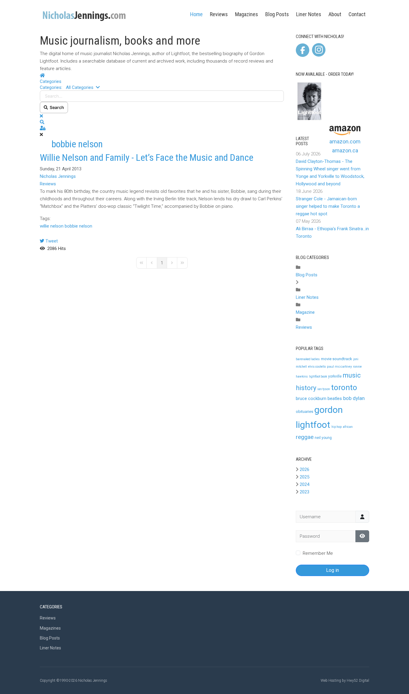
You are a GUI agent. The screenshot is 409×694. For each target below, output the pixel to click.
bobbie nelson (78, 226)
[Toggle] (297, 282)
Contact (357, 14)
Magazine (305, 312)
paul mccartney (339, 367)
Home (196, 14)
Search (56, 107)
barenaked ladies (308, 359)
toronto (344, 387)
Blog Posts (277, 14)
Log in (332, 570)
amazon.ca (345, 150)
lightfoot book (318, 376)
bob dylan (354, 398)
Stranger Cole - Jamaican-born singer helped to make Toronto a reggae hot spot (328, 206)
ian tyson (323, 389)
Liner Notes (308, 14)
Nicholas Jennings (58, 176)
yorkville (335, 376)
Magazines (246, 14)
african (348, 426)
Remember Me (318, 553)
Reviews (219, 14)
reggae (304, 437)
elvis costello (317, 366)
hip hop (336, 426)
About (334, 14)
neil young (323, 438)
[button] (162, 122)
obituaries (304, 411)
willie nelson (51, 226)
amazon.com (344, 141)
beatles (335, 398)
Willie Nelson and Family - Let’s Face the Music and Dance (146, 157)
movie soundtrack (336, 359)
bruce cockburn (311, 398)
